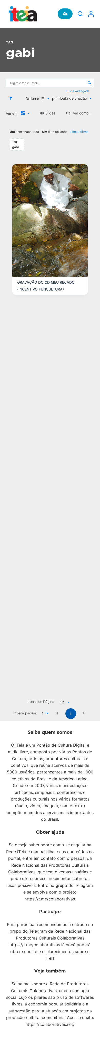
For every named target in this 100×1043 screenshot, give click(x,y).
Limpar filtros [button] (79, 132)
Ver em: (12, 113)
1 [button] (71, 714)
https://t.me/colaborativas (49, 898)
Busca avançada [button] (77, 91)
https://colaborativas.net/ (50, 1024)
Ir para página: (25, 713)
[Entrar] (91, 14)
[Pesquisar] (80, 13)
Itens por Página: (41, 702)
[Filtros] (12, 98)
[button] (57, 713)
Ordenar (32, 98)
